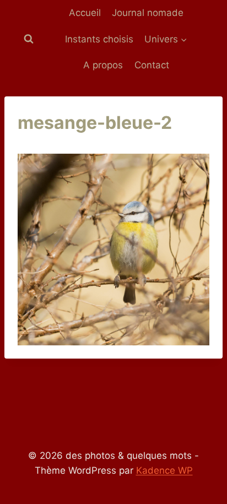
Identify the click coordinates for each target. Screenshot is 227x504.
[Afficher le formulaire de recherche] (29, 39)
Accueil (85, 12)
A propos (103, 65)
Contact (151, 65)
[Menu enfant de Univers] (166, 39)
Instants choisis (99, 39)
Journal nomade (147, 12)
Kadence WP (164, 470)
